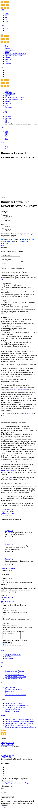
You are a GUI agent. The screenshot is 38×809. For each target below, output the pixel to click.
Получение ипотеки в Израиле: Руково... (19, 723)
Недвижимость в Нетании (14, 675)
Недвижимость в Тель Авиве (15, 677)
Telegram (11, 783)
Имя (4, 608)
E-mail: (3, 599)
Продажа (8, 48)
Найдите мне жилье (8, 513)
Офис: (3, 603)
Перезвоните (20, 783)
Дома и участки (10, 693)
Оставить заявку (7, 781)
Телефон (6, 623)
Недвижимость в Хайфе (13, 679)
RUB (7, 17)
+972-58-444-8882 (7, 597)
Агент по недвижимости (14, 703)
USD (7, 14)
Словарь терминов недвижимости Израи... (20, 727)
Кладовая (4, 241)
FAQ (6, 61)
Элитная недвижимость (13, 689)
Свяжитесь (30, 414)
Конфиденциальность (13, 655)
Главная (8, 116)
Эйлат (7, 122)
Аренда (7, 52)
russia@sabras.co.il (7, 755)
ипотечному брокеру (8, 470)
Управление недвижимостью (15, 54)
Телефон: (4, 595)
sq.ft (6, 30)
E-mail (5, 615)
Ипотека (8, 57)
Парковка (27, 239)
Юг (6, 120)
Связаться (8, 63)
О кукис (4, 807)
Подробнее (9, 531)
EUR (7, 15)
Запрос (3, 245)
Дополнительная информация (13, 631)
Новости (8, 59)
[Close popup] (2, 785)
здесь (3, 279)
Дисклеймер (9, 658)
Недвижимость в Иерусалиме (15, 673)
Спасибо (4, 805)
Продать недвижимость (13, 55)
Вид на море (9, 691)
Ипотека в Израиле (12, 711)
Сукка (26, 241)
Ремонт (19, 239)
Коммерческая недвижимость (15, 695)
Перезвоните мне (7, 797)
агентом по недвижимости (17, 389)
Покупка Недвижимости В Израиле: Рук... (20, 719)
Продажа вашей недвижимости (16, 705)
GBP (6, 19)
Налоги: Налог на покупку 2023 (16, 725)
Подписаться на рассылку (14, 645)
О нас (7, 46)
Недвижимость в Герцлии (14, 671)
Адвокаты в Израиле (12, 709)
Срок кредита (6, 260)
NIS (6, 21)
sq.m (6, 28)
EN (6, 111)
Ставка (3, 264)
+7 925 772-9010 (6, 757)
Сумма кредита (6, 255)
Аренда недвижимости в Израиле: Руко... (20, 721)
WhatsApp (4, 783)
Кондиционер (8, 239)
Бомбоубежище (16, 241)
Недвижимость (5, 666)
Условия (8, 656)
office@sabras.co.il (7, 601)
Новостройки (10, 50)
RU (6, 113)
